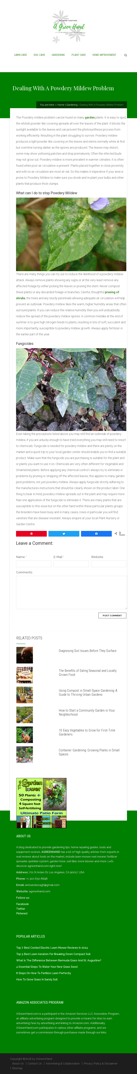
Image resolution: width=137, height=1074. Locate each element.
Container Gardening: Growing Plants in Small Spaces (89, 752)
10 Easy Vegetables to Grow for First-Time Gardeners (87, 732)
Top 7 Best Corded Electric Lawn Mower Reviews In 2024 (52, 947)
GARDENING (58, 54)
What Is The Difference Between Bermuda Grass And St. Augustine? (58, 960)
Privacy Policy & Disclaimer (100, 1063)
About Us (18, 1063)
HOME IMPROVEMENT (104, 54)
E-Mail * (58, 557)
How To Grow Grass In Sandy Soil (36, 979)
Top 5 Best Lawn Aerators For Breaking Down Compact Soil (53, 954)
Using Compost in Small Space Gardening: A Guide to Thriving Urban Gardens (88, 693)
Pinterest (22, 913)
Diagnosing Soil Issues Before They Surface (87, 651)
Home (60, 104)
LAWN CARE (20, 54)
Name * (21, 557)
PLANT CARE (79, 54)
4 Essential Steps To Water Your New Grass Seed (47, 966)
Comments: (24, 572)
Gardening (72, 104)
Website (97, 557)
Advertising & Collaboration (63, 1063)
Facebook (22, 904)
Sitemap (17, 1068)
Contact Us (35, 1063)
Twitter (20, 908)
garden (90, 117)
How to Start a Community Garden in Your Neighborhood (87, 712)
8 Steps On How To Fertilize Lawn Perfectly (43, 973)
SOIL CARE (39, 54)
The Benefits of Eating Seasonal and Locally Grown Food (87, 673)
